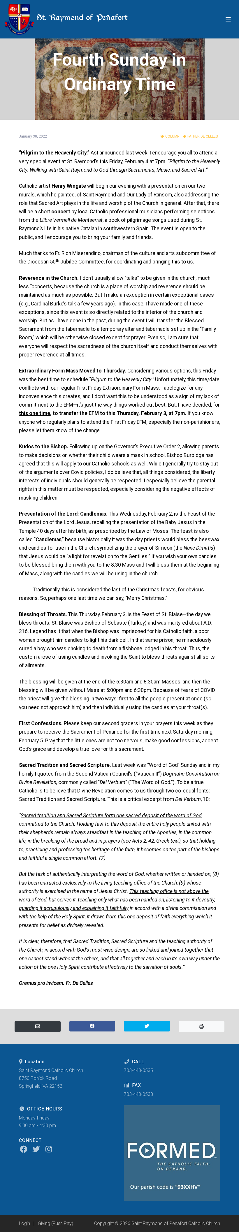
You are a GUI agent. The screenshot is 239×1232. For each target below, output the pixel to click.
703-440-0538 (138, 1094)
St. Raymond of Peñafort (81, 17)
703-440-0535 (138, 1070)
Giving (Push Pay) (55, 1223)
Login (24, 1223)
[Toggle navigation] (228, 19)
